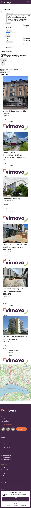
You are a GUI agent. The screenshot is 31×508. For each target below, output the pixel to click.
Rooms (8, 36)
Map (3, 64)
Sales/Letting (4, 482)
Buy (5, 9)
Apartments (19, 16)
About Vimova (4, 467)
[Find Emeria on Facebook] (8, 429)
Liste (3, 62)
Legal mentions (22, 505)
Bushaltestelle (15, 55)
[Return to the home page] (6, 2)
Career (3, 471)
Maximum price (10, 29)
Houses (15, 19)
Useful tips (3, 489)
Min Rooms (27, 38)
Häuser (24, 17)
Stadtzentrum (19, 57)
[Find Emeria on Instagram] (3, 429)
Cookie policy (15, 505)
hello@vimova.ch (8, 424)
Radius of (9, 30)
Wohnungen (25, 20)
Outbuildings (10, 20)
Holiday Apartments (6, 459)
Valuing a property (5, 447)
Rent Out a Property (6, 443)
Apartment (11, 16)
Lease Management (6, 445)
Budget (8, 23)
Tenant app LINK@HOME (7, 457)
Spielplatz (12, 57)
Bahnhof (4, 55)
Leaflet (18, 400)
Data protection (8, 505)
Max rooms (27, 40)
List (3, 74)
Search (4, 60)
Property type (10, 13)
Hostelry (9, 19)
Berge (9, 55)
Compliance (4, 473)
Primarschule (4, 57)
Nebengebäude (22, 19)
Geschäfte (23, 55)
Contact (20, 429)
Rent (8, 9)
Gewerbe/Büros (16, 17)
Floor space (9, 42)
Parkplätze (18, 20)
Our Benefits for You (6, 455)
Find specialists (4, 469)
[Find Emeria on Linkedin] (13, 429)
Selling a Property (5, 441)
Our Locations (4, 475)
